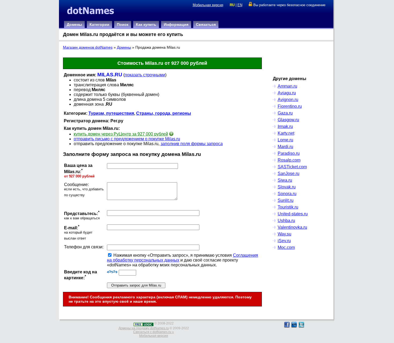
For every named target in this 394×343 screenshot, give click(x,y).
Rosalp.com (289, 160)
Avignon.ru (288, 99)
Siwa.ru (285, 180)
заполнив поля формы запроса (192, 143)
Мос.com (286, 247)
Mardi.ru (285, 146)
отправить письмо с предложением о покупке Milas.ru (127, 139)
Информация (176, 24)
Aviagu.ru (287, 93)
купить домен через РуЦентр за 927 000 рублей (121, 134)
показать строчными (145, 75)
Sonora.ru (287, 193)
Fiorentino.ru (290, 106)
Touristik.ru (288, 207)
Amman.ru (287, 86)
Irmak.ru (285, 126)
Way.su (284, 234)
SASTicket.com (292, 167)
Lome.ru (285, 140)
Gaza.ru (285, 113)
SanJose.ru (288, 173)
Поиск (122, 24)
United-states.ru (293, 214)
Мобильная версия (208, 5)
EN (239, 5)
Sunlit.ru (285, 200)
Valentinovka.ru (292, 227)
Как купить (146, 24)
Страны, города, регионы (163, 113)
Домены (74, 24)
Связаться (206, 24)
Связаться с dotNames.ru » (153, 332)
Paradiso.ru (289, 153)
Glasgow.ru (288, 119)
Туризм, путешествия (111, 113)
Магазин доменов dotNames (88, 47)
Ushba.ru (286, 220)
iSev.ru (284, 240)
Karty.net (286, 133)
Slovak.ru (287, 187)
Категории (99, 24)
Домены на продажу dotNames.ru (143, 328)
